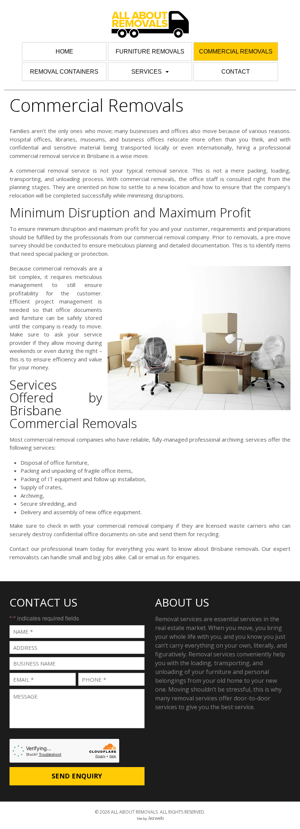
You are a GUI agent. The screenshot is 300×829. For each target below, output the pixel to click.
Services (146, 72)
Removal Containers (64, 72)
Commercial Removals (236, 51)
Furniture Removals (150, 51)
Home (64, 51)
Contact (235, 72)
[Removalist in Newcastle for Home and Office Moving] (150, 33)
